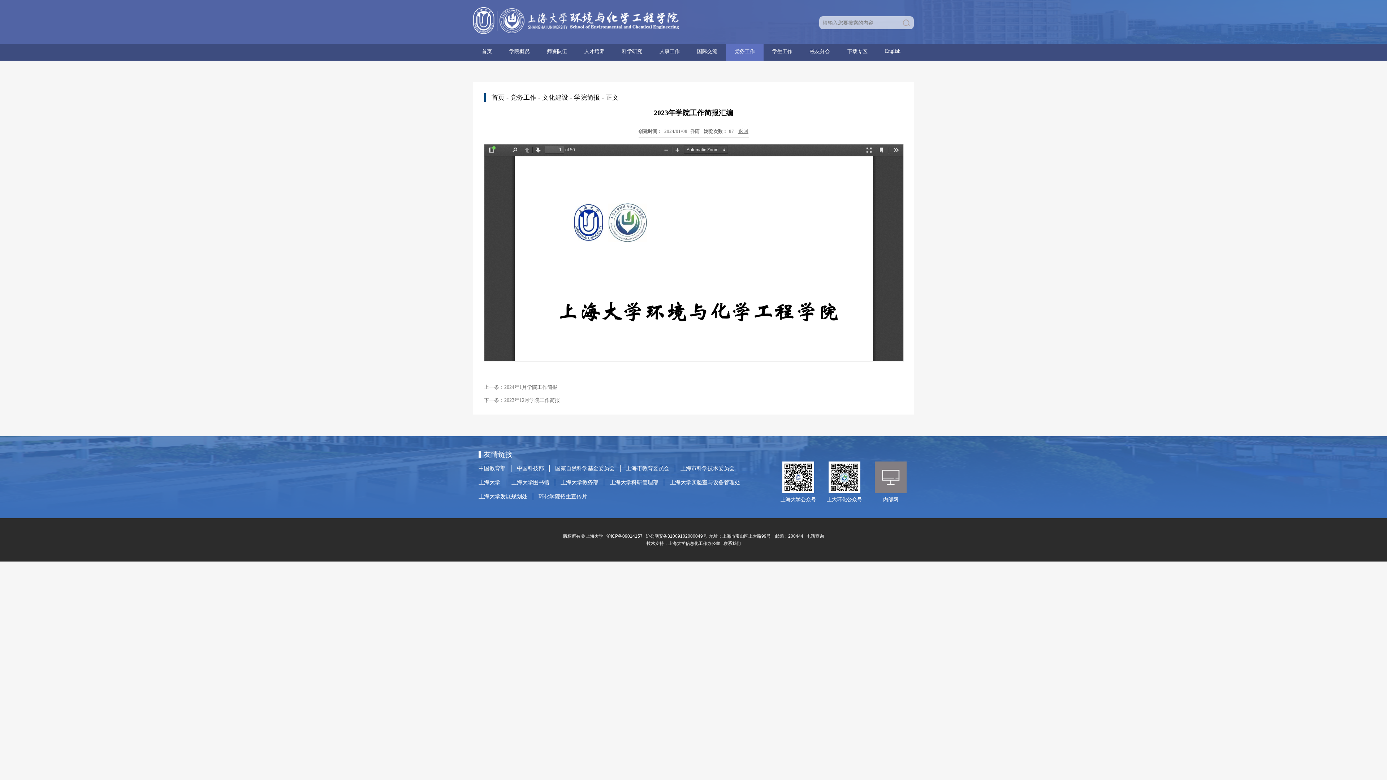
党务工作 (745, 51)
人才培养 (594, 51)
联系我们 (732, 543)
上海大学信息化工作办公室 (695, 543)
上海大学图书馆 (530, 482)
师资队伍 (557, 51)
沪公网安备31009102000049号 (676, 536)
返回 (743, 131)
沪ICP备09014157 (625, 536)
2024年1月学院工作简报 (530, 387)
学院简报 (587, 97)
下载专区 (857, 51)
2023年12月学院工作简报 (532, 400)
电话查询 (815, 536)
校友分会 (820, 51)
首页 (487, 51)
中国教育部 (492, 468)
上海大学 (489, 482)
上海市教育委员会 (647, 468)
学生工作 (782, 51)
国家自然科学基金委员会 (585, 468)
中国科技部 (530, 468)
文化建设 (555, 97)
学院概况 (519, 51)
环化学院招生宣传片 (563, 496)
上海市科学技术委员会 (707, 468)
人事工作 (670, 51)
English (892, 51)
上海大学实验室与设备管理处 (705, 482)
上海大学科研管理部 (634, 482)
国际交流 (707, 51)
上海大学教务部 (580, 482)
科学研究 (632, 51)
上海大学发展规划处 (503, 496)
